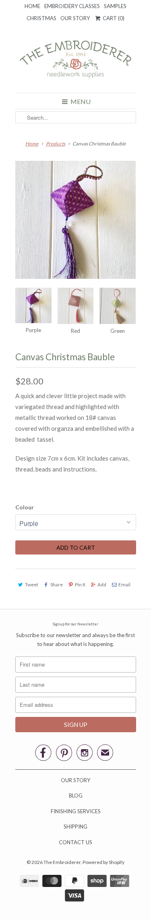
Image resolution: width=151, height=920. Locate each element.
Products (55, 144)
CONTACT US (75, 842)
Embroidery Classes (72, 6)
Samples (115, 6)
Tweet (31, 584)
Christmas (41, 18)
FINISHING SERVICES (76, 811)
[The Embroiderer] (75, 61)
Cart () (112, 18)
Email (124, 584)
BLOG (76, 795)
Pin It (80, 584)
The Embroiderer (62, 862)
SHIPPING (75, 826)
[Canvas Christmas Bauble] (75, 221)
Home (32, 6)
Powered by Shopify (103, 862)
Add (101, 584)
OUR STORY (75, 780)
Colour (24, 507)
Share (56, 584)
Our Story (75, 18)
